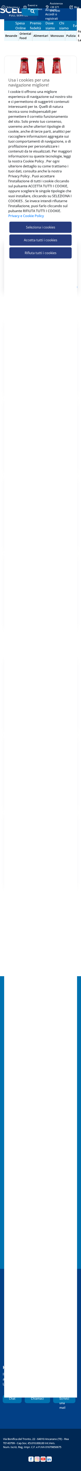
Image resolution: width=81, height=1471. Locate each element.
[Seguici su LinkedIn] (49, 1459)
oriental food (25, 36)
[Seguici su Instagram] (37, 1459)
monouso (57, 36)
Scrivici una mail (64, 1399)
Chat (12, 1398)
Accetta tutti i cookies (40, 240)
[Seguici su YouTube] (43, 1459)
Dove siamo (50, 25)
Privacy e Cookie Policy (26, 216)
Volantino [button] (12, 7)
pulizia (71, 36)
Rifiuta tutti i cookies (40, 253)
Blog (76, 7)
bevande (11, 36)
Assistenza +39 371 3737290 (56, 7)
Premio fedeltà (35, 25)
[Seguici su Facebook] (31, 1459)
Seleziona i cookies (40, 227)
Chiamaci (37, 1398)
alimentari (40, 36)
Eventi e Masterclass (35, 7)
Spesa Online (20, 25)
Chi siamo (64, 25)
